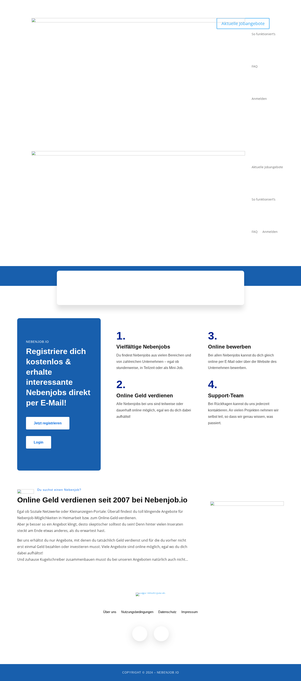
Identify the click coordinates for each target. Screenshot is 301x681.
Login (38, 442)
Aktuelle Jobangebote (267, 167)
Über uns (109, 612)
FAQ (255, 66)
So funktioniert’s (263, 34)
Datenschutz (167, 612)
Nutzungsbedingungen (137, 612)
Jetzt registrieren (48, 423)
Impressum (189, 612)
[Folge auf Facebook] (139, 633)
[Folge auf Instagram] (161, 633)
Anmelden (259, 99)
